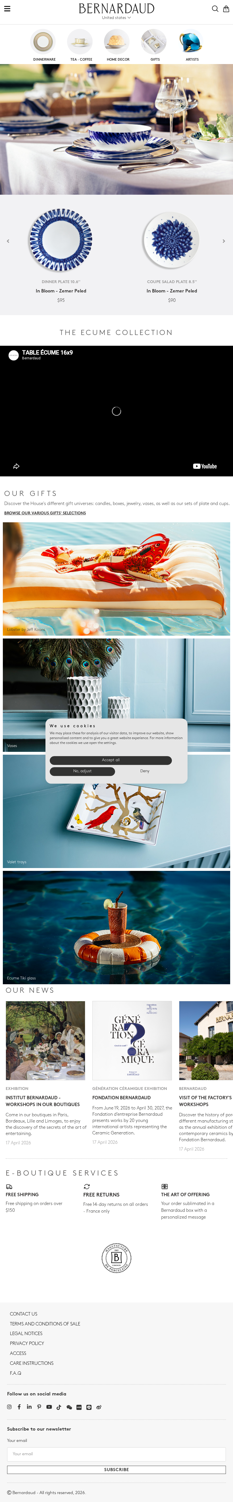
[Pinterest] (39, 1407)
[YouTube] (49, 1407)
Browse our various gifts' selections (45, 513)
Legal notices (26, 1334)
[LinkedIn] (29, 1407)
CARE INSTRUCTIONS (31, 1363)
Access (18, 1354)
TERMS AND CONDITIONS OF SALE (45, 1324)
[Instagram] (9, 1407)
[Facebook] (19, 1407)
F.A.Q (15, 1373)
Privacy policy (27, 1344)
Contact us (23, 1314)
